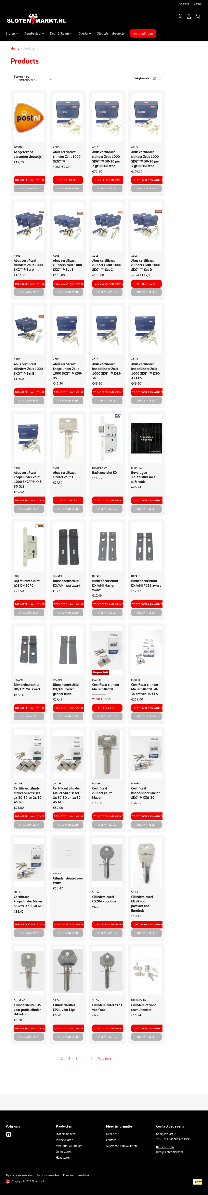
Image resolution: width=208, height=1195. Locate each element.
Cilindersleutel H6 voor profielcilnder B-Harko (27, 1009)
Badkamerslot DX (104, 472)
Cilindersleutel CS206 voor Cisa (104, 899)
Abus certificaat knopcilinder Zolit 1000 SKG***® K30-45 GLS (145, 371)
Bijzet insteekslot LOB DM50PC (27, 583)
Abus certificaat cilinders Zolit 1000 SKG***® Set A (28, 265)
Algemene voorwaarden (121, 1146)
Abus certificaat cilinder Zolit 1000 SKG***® (67, 156)
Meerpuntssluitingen (69, 1146)
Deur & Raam (60, 33)
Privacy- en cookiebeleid (76, 1175)
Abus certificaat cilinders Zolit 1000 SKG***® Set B (67, 265)
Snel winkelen (29, 188)
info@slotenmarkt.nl (169, 1152)
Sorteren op (21, 76)
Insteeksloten (64, 1140)
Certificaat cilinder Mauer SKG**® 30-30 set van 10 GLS (144, 689)
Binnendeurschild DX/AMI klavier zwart (105, 585)
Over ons (184, 3)
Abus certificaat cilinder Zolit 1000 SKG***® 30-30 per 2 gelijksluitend (106, 159)
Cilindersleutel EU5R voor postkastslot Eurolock (142, 903)
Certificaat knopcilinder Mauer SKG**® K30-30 (145, 793)
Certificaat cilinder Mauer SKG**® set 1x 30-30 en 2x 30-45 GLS (28, 795)
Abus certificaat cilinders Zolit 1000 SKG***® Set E (28, 368)
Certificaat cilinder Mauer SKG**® (105, 687)
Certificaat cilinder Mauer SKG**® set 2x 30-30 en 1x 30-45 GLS (67, 795)
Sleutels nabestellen (111, 33)
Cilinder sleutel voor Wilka (68, 880)
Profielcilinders (65, 1134)
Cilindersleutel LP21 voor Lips (64, 1007)
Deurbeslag (32, 33)
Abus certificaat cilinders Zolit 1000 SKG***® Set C (106, 265)
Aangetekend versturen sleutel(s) (28, 154)
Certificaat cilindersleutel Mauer (103, 793)
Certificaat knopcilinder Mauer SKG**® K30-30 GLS (28, 901)
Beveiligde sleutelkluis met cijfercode (143, 477)
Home (15, 48)
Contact (198, 3)
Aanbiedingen (143, 33)
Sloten (11, 33)
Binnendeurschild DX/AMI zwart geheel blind (66, 689)
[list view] (159, 78)
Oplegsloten (64, 1152)
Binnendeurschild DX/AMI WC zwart (27, 687)
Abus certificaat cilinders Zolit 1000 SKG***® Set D (145, 265)
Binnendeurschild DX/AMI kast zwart (66, 583)
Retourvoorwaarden (48, 1175)
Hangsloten (63, 1157)
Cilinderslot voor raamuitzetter (143, 1007)
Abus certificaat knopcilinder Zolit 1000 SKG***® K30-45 (67, 371)
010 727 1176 (165, 1147)
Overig (83, 33)
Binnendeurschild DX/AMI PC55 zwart (146, 583)
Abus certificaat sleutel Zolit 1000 (66, 474)
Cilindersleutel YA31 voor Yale (107, 1007)
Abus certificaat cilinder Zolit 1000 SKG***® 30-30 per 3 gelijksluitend (145, 159)
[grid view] (154, 78)
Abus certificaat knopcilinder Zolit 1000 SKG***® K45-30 (106, 371)
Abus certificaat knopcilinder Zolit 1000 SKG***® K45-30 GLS (28, 479)
